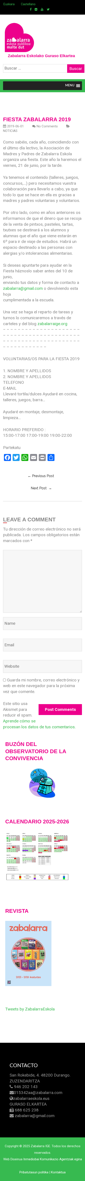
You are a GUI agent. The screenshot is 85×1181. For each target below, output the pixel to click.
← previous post (41, 476)
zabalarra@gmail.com (23, 288)
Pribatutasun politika (33, 1172)
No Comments (47, 126)
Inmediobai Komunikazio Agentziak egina (52, 1159)
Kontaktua (58, 1172)
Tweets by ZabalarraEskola (30, 1009)
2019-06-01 (15, 126)
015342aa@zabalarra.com (38, 1092)
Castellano (28, 4)
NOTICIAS (10, 131)
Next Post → (41, 488)
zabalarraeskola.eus (31, 1098)
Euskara (9, 4)
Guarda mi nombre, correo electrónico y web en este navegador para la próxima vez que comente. (41, 686)
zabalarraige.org (52, 323)
